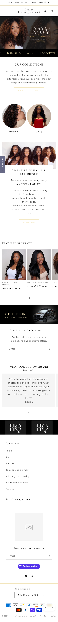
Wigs (39, 131)
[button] (6, 11)
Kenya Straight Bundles (39, 283)
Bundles (14, 131)
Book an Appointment (17, 470)
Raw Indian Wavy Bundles (10, 284)
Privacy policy (50, 616)
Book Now (29, 222)
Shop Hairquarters (17, 616)
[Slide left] (23, 298)
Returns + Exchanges (17, 482)
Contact (10, 489)
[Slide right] (35, 298)
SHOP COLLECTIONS (29, 90)
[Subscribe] (49, 349)
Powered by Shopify (33, 616)
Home (9, 450)
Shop (8, 457)
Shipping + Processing (18, 476)
